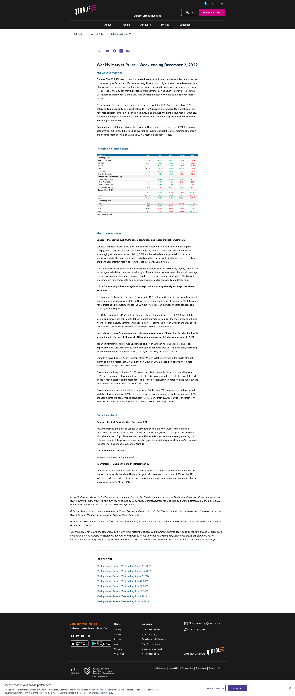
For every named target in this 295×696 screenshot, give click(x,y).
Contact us (119, 653)
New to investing (149, 634)
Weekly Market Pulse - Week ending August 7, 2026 (123, 576)
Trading (125, 24)
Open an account (211, 12)
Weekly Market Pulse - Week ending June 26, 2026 (123, 601)
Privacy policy (187, 668)
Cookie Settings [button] (159, 668)
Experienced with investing (154, 639)
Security (212, 668)
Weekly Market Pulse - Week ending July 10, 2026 (122, 591)
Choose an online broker (153, 648)
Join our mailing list (85, 624)
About (107, 24)
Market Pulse (97, 34)
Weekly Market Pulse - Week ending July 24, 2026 (122, 586)
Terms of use (201, 668)
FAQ (212, 4)
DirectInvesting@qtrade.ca (204, 623)
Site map (221, 668)
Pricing (165, 24)
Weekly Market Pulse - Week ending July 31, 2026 (122, 581)
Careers (118, 648)
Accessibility (174, 668)
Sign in (189, 12)
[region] (147, 688)
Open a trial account (151, 629)
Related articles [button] (118, 34)
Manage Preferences (215, 688)
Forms (220, 4)
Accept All (237, 688)
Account (117, 634)
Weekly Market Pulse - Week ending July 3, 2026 (122, 596)
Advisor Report (99, 677)
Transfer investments (152, 644)
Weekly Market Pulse (152, 653)
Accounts (145, 24)
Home (117, 624)
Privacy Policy (107, 693)
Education (185, 24)
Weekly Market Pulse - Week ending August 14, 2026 (124, 571)
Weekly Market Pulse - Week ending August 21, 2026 (124, 566)
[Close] (290, 687)
